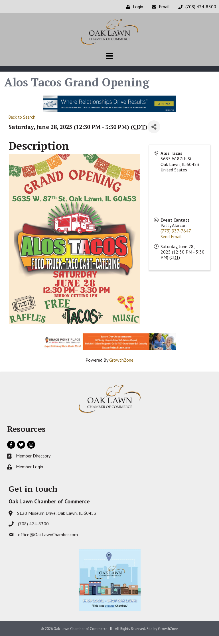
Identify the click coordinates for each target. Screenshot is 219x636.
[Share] (153, 126)
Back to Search (22, 117)
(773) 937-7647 (176, 231)
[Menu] (109, 56)
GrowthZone (121, 360)
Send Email (171, 236)
